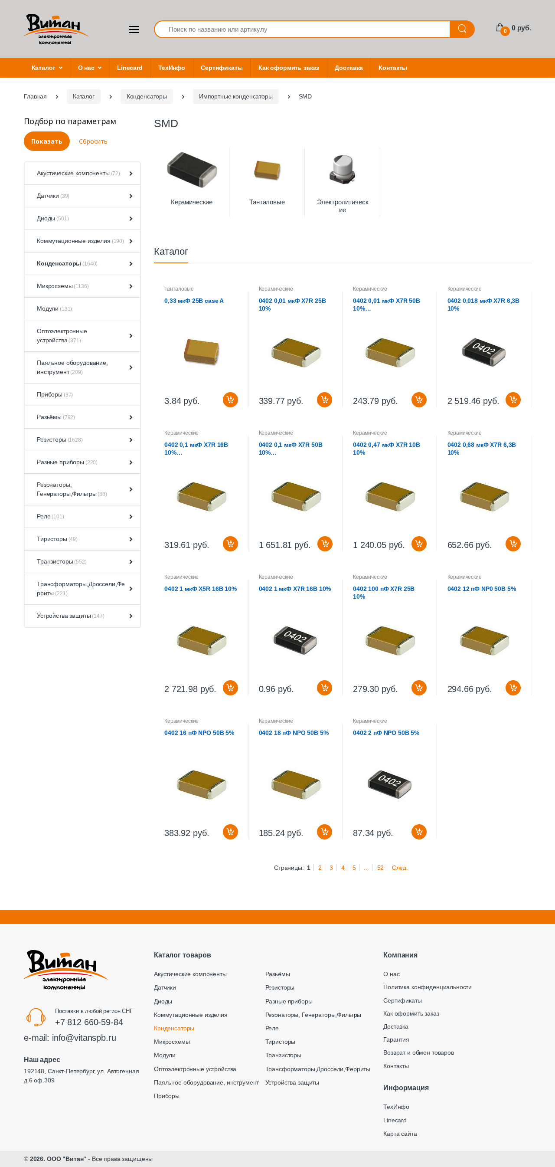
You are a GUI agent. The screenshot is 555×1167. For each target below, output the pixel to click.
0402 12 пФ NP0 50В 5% (481, 588)
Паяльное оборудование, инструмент (72, 367)
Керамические (191, 202)
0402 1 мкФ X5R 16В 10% (200, 588)
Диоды (53, 218)
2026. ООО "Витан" (58, 1158)
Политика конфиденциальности (427, 986)
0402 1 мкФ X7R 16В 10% (295, 588)
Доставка (349, 67)
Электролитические (343, 205)
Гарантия (396, 1039)
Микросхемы (63, 285)
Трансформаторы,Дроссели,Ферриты (81, 588)
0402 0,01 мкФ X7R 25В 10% (292, 304)
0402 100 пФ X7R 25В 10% (384, 592)
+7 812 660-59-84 (89, 1022)
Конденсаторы (67, 263)
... (366, 867)
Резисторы (60, 439)
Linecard (130, 67)
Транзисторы (62, 561)
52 (380, 867)
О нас (86, 67)
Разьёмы (56, 416)
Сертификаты (221, 67)
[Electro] (56, 29)
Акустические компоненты (78, 173)
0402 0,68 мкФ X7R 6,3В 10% (481, 448)
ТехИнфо (171, 67)
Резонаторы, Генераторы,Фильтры (72, 489)
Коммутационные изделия (80, 240)
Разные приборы (67, 462)
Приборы (55, 394)
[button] (129, 173)
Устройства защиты (70, 615)
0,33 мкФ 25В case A (194, 300)
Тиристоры (57, 538)
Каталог (44, 67)
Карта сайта (400, 1133)
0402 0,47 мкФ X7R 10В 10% (386, 448)
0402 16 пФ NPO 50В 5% (199, 732)
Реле (50, 516)
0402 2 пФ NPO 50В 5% (386, 732)
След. (400, 867)
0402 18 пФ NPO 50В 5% (294, 732)
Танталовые (267, 202)
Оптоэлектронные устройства (62, 336)
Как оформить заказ (288, 67)
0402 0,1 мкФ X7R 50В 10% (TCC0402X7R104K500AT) (296, 448)
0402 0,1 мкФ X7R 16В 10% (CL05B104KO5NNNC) (196, 448)
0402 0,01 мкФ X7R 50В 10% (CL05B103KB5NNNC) (386, 304)
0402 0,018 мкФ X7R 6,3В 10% (483, 304)
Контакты (393, 67)
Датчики (53, 195)
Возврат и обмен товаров (418, 1052)
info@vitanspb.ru (84, 1037)
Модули (54, 308)
